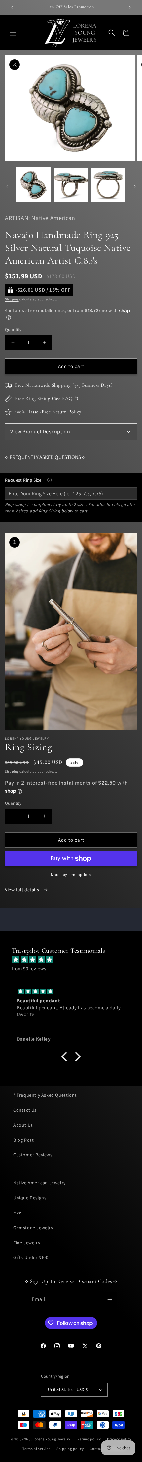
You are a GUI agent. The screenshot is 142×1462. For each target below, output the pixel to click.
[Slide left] (7, 186)
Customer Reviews (33, 1155)
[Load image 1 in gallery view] (33, 185)
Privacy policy (119, 1439)
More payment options (71, 874)
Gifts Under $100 (31, 1257)
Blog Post (23, 1140)
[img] (74, 959)
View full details (22, 890)
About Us (23, 1125)
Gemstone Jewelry (33, 1228)
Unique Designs (29, 1198)
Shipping (12, 299)
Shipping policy (70, 1448)
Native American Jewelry (39, 1183)
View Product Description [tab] (40, 431)
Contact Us (25, 1110)
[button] (13, 32)
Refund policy (89, 1439)
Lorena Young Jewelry (51, 1438)
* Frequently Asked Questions (45, 1095)
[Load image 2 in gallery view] (71, 185)
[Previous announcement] (12, 7)
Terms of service (36, 1448)
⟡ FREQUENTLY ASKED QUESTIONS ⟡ (45, 457)
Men (17, 1213)
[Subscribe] (109, 1299)
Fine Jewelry (26, 1243)
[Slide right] (134, 186)
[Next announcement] (130, 7)
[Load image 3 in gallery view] (108, 185)
